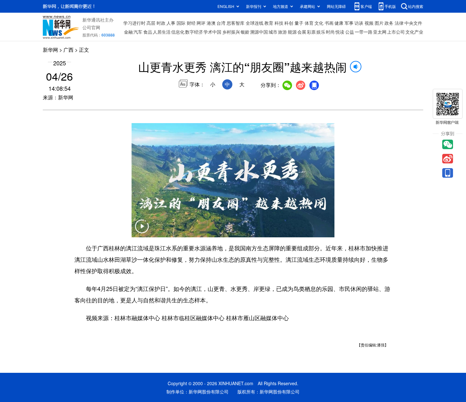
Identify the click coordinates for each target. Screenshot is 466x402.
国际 (181, 23)
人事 (170, 23)
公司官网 (91, 27)
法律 (399, 23)
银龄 (245, 32)
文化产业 (414, 32)
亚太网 (379, 32)
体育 (309, 23)
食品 (147, 32)
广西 (68, 49)
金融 (128, 32)
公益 (349, 32)
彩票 (311, 32)
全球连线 (254, 23)
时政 (161, 23)
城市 (273, 32)
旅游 (282, 32)
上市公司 (396, 32)
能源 (292, 32)
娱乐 (320, 32)
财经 (191, 23)
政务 (389, 23)
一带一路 (363, 32)
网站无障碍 (336, 6)
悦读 (339, 32)
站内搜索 (415, 6)
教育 (268, 23)
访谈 (358, 23)
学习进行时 (134, 23)
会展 (301, 32)
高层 (150, 23)
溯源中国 (259, 32)
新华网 (50, 49)
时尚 (330, 32)
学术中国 (212, 32)
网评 (201, 23)
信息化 (177, 32)
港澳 (211, 23)
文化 (318, 23)
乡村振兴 (231, 32)
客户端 (366, 6)
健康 (338, 23)
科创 (288, 23)
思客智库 (235, 23)
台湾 (221, 23)
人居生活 (162, 32)
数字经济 (194, 32)
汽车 (137, 32)
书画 (329, 23)
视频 (369, 23)
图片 (379, 23)
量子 (298, 23)
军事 (349, 23)
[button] (142, 230)
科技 (279, 23)
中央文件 (413, 23)
